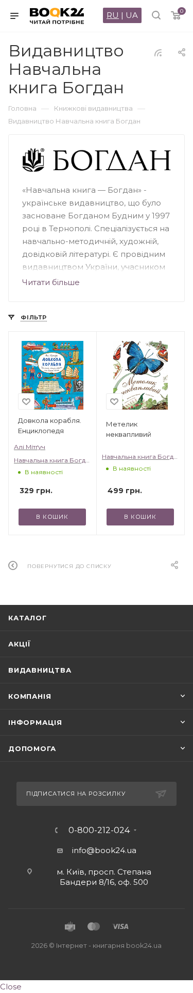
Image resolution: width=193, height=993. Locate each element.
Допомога (32, 748)
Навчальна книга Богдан (53, 460)
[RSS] (158, 52)
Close (11, 986)
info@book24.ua (104, 850)
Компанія (29, 696)
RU (113, 15)
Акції (19, 644)
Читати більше (51, 282)
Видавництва (40, 670)
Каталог (27, 618)
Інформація (35, 722)
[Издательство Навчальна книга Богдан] (96, 160)
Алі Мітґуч (29, 447)
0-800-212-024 (99, 830)
